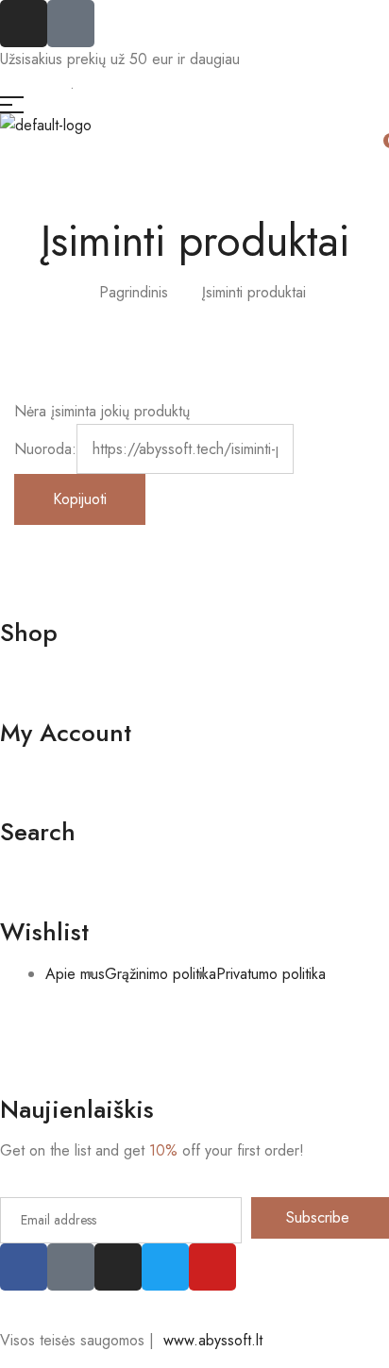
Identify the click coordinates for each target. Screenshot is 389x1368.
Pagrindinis (133, 292)
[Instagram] (23, 23)
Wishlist (44, 932)
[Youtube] (212, 1267)
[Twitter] (165, 1267)
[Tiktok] (70, 23)
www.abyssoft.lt (210, 1340)
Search (38, 832)
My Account (65, 733)
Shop (29, 632)
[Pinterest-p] (70, 1267)
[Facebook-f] (23, 1267)
